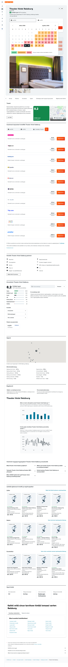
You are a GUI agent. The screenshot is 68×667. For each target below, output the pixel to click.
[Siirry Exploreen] (2, 18)
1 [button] (28, 32)
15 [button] (28, 39)
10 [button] (12, 39)
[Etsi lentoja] (2, 6)
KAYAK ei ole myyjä (12, 648)
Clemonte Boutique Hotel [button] (12, 507)
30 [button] (31, 45)
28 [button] (25, 45)
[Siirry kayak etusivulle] (9, 2)
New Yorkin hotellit (13, 628)
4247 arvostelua (22, 12)
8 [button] (28, 36)
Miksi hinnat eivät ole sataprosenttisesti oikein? (18, 653)
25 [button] (15, 45)
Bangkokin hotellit (49, 626)
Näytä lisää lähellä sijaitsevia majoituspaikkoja (56, 490)
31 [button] (12, 48)
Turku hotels (48, 630)
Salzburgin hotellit (44, 659)
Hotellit (14, 659)
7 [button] (25, 36)
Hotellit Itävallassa (28, 659)
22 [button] (28, 42)
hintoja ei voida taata (37, 644)
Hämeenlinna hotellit (32, 623)
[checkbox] (13, 326)
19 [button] (19, 42)
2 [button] (42, 32)
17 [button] (12, 42)
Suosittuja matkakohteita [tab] (14, 613)
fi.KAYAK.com (9, 659)
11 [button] (15, 39)
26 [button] (19, 45)
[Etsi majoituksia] (2, 9)
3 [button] (12, 36)
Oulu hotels (30, 628)
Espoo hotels (30, 630)
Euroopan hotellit (20, 659)
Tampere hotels (49, 628)
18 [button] (15, 42)
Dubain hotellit (49, 625)
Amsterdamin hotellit (14, 623)
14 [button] (25, 39)
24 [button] (12, 45)
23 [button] (31, 42)
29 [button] (28, 45)
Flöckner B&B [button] (54, 537)
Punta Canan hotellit (32, 626)
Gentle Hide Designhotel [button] (12, 567)
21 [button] (25, 42)
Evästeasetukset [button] (10, 247)
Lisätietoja (62, 243)
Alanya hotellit (12, 626)
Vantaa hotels (12, 630)
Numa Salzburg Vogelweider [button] (13, 537)
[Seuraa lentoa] (2, 21)
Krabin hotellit (48, 621)
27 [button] (22, 45)
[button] (2, 2)
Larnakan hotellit (13, 621)
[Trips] (2, 25)
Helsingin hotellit (31, 621)
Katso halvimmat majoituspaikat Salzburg (57, 520)
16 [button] (31, 39)
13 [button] (22, 39)
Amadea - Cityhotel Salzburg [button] (43, 537)
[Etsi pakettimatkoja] (2, 14)
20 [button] (22, 42)
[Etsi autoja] (2, 11)
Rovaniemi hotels (13, 632)
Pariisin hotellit (48, 623)
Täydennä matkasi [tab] (25, 613)
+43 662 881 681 (13, 16)
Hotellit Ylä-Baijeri (36, 659)
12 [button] (19, 39)
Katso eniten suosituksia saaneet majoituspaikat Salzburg (53, 551)
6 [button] (22, 36)
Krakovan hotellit (31, 625)
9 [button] (42, 36)
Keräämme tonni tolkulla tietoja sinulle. (17, 650)
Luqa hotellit (12, 625)
